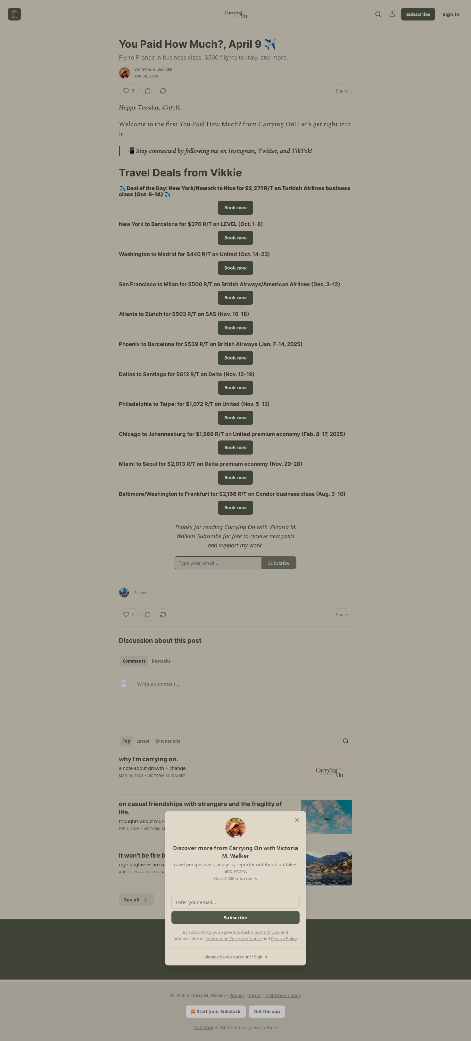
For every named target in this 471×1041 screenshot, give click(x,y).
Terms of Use (266, 932)
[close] (297, 820)
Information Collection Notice (233, 938)
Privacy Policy (284, 938)
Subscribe (235, 917)
